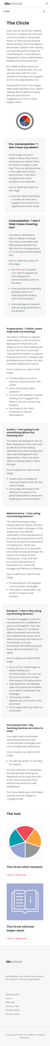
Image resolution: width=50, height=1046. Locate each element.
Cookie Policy (13, 1010)
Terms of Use (12, 1006)
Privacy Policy (13, 1014)
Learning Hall (12, 994)
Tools (8, 998)
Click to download (16, 875)
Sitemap (10, 1002)
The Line (20, 269)
